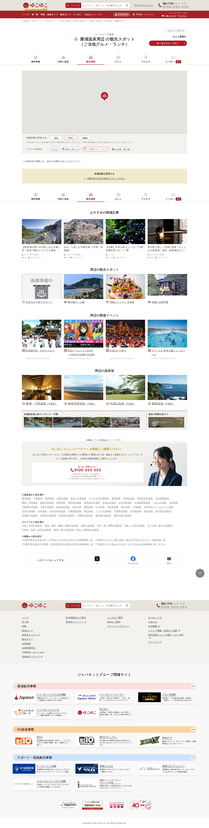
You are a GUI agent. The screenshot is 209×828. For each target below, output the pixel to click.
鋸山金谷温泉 (63, 507)
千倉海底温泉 (74, 511)
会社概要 (152, 626)
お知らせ (152, 622)
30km (85, 138)
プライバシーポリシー (118, 626)
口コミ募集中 (179, 36)
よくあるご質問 (115, 617)
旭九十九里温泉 (78, 498)
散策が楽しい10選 (96, 422)
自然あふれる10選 (125, 422)
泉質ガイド (166, 422)
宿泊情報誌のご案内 (76, 617)
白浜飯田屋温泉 (142, 502)
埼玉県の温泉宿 (66, 515)
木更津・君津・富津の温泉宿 (36, 529)
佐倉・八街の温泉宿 (135, 525)
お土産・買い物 (122, 149)
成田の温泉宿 (88, 525)
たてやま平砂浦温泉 (99, 498)
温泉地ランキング (31, 635)
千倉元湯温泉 (47, 507)
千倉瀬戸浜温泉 (30, 507)
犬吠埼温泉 (113, 507)
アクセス (145, 61)
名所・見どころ (72, 149)
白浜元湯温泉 (125, 502)
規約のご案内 (113, 622)
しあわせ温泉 (159, 502)
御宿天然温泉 (47, 502)
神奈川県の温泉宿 (123, 515)
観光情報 (90, 61)
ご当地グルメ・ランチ (97, 149)
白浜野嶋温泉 (162, 498)
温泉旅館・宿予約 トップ (33, 21)
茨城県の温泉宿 (30, 515)
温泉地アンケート (75, 622)
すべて (55, 149)
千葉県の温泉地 (95, 21)
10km (70, 138)
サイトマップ (155, 642)
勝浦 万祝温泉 (30, 502)
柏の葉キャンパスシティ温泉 (159, 507)
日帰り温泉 (63, 61)
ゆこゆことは (155, 617)
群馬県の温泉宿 (48, 515)
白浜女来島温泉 (57, 511)
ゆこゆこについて (145, 5)
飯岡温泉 (116, 498)
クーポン (77, 14)
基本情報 (35, 61)
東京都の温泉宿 (103, 515)
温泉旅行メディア (92, 14)
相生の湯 (76, 507)
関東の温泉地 (80, 21)
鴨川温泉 (125, 507)
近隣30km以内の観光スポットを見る (106, 178)
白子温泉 (100, 507)
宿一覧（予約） (168, 43)
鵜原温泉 (49, 498)
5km (56, 138)
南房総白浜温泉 (92, 502)
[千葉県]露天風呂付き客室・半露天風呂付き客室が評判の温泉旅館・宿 (57, 544)
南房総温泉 (129, 498)
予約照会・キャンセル (33, 652)
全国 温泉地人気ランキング (38, 422)
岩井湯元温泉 (74, 502)
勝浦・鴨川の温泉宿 (64, 529)
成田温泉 (60, 502)
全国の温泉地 (65, 21)
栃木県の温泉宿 (163, 511)
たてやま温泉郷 (103, 511)
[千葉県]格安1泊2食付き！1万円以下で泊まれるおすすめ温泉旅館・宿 (57, 539)
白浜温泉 (42, 511)
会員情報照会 (28, 647)
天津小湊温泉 (28, 511)
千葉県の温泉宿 (85, 515)
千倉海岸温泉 (120, 511)
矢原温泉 (173, 502)
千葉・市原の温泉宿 (32, 525)
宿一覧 (35, 14)
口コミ (118, 61)
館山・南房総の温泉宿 (88, 529)
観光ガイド (65, 14)
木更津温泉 (135, 511)
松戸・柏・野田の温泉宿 (109, 525)
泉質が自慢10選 (67, 422)
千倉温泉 (38, 498)
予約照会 (144, 14)
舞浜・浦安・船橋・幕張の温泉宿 (61, 525)
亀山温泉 (88, 511)
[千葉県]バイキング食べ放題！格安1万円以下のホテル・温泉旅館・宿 (130, 539)
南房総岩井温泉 (145, 498)
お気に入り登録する (176, 30)
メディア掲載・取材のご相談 (162, 630)
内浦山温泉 (62, 498)
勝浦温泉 (109, 21)
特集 (43, 14)
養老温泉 (26, 498)
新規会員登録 (123, 14)
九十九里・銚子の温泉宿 (159, 525)
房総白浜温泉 (109, 502)
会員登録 (26, 643)
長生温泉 (148, 511)
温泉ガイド (52, 14)
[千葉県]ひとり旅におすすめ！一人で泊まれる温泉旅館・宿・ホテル (130, 544)
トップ (26, 14)
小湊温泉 (137, 507)
